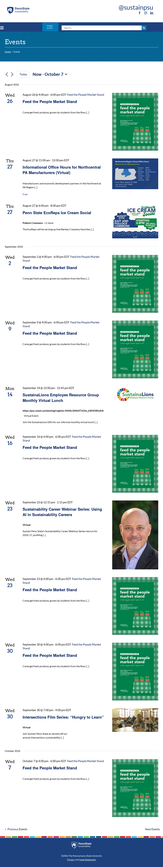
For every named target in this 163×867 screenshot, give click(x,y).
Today (23, 74)
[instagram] (145, 12)
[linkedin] (151, 12)
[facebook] (139, 12)
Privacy (71, 859)
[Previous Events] (7, 74)
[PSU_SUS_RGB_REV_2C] (81, 843)
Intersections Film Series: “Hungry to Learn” (63, 717)
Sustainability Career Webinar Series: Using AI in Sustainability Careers (62, 511)
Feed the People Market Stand (50, 101)
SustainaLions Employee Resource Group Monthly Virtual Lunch (61, 397)
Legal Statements (87, 859)
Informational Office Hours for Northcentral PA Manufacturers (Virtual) (62, 169)
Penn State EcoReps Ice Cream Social (57, 212)
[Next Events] (12, 74)
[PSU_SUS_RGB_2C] (18, 7)
